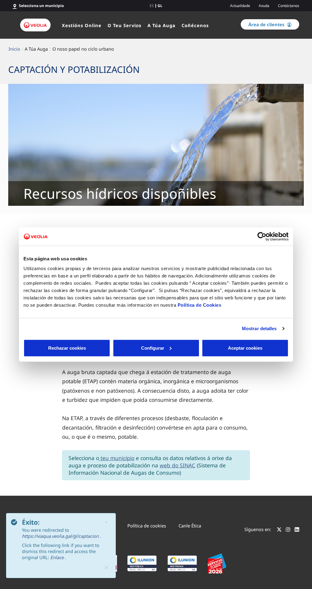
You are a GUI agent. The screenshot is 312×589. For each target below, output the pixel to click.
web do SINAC (177, 465)
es (152, 6)
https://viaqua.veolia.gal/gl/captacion (61, 536)
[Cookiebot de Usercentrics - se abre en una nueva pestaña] (262, 236)
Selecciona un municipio (41, 5)
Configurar (152, 347)
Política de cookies (146, 526)
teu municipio (117, 458)
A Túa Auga (161, 25)
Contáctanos (288, 5)
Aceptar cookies (245, 347)
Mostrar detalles (259, 328)
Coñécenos (195, 25)
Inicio (14, 49)
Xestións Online (81, 25)
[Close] (106, 568)
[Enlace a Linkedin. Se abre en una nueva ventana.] (297, 530)
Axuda (264, 5)
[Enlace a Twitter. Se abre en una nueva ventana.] (279, 530)
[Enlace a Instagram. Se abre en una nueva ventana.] (288, 530)
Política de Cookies (200, 304)
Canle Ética (190, 526)
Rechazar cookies (67, 347)
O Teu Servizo (124, 25)
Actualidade (240, 5)
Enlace (57, 557)
